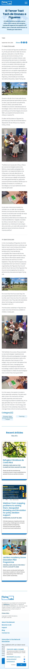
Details (13, 664)
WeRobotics (6, 604)
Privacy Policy (5, 613)
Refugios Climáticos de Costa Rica (13, 461)
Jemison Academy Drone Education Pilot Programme (14, 559)
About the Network (8, 622)
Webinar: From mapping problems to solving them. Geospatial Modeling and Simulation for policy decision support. (14, 509)
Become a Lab (6, 625)
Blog (3, 630)
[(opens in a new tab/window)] (21, 42)
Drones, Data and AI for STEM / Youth (7, 418)
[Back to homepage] (7, 2)
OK (21, 665)
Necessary (13, 657)
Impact (4, 627)
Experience (11, 661)
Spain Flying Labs (9, 46)
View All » (14, 436)
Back (3, 38)
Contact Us (6, 633)
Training (21, 416)
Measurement (11, 659)
